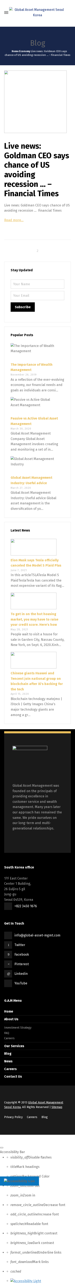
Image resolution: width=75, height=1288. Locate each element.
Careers (9, 1038)
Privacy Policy (13, 1117)
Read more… (14, 220)
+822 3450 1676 (25, 906)
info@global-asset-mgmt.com (37, 935)
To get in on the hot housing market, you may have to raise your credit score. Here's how (34, 619)
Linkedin (21, 974)
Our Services (14, 1046)
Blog (7, 1054)
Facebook (21, 954)
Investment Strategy (17, 1027)
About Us (11, 1019)
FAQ (6, 1033)
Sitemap (56, 1107)
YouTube (20, 983)
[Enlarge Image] (37, 101)
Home (8, 1011)
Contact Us (13, 1076)
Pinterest (21, 964)
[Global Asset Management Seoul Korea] (37, 12)
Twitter (19, 945)
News (8, 1061)
